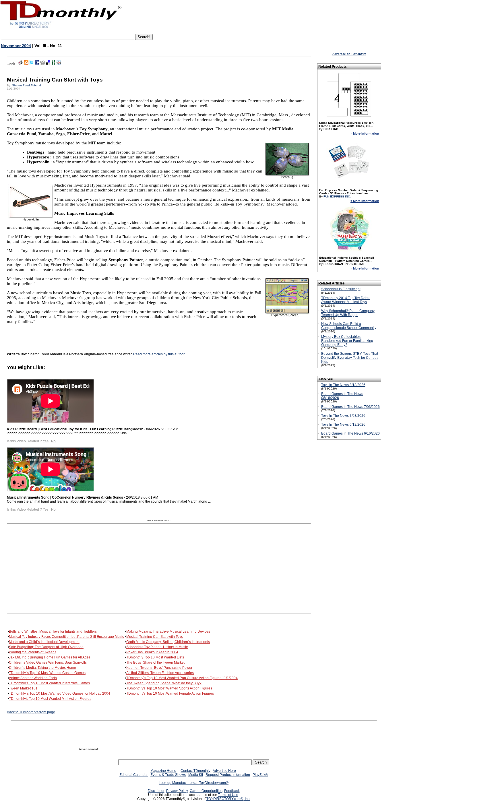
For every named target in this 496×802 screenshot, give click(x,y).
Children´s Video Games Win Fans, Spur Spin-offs (48, 662)
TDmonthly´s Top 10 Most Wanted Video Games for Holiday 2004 (59, 693)
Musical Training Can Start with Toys (154, 637)
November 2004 (16, 45)
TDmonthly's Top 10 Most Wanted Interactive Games (49, 683)
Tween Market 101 (23, 688)
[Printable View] (20, 63)
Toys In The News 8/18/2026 (343, 385)
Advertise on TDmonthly (349, 53)
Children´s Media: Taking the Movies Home (42, 668)
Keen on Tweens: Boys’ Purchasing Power (159, 668)
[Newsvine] (53, 63)
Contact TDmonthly (195, 771)
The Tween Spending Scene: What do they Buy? (164, 683)
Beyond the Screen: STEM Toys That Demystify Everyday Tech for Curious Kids (349, 358)
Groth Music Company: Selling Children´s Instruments (168, 642)
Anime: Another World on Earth (33, 678)
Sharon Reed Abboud (26, 85)
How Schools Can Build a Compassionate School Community (348, 326)
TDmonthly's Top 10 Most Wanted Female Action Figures (170, 693)
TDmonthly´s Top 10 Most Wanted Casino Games (47, 673)
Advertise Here (224, 771)
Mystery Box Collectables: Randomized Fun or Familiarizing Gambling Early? (347, 341)
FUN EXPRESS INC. (337, 196)
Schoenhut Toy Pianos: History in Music (157, 647)
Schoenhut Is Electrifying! (341, 289)
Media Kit (195, 775)
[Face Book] (37, 63)
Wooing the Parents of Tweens (32, 652)
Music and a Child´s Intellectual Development (44, 642)
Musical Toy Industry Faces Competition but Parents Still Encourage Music (66, 637)
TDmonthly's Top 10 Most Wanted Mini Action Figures (50, 699)
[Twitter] (31, 63)
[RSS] (26, 63)
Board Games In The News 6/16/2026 (350, 433)
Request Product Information (228, 775)
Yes (46, 441)
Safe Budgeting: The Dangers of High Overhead (46, 647)
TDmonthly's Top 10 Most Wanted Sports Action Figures (169, 688)
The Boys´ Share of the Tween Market (155, 662)
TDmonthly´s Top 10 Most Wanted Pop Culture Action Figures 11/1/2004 (182, 678)
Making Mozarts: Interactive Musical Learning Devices (168, 631)
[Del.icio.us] (48, 63)
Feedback (232, 791)
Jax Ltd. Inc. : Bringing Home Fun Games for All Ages (49, 657)
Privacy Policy (177, 791)
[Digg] (42, 63)
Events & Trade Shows (168, 775)
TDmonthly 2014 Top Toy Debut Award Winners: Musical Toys (345, 300)
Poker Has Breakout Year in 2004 (152, 652)
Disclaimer (156, 791)
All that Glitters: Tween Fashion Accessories (160, 673)
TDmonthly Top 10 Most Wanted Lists (155, 657)
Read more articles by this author (159, 354)
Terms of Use (228, 795)
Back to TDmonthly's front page (31, 712)
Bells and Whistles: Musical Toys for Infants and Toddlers (53, 631)
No (53, 441)
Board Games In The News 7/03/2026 (350, 407)
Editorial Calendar (133, 775)
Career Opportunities (206, 791)
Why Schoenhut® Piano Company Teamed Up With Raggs (348, 313)
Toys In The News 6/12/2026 (343, 425)
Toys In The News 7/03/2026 (343, 416)
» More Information (364, 133)
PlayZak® (260, 775)
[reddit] (59, 63)
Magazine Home (163, 771)
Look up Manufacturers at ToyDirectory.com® (193, 783)
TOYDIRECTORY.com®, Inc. (228, 799)
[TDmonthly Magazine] (61, 28)
